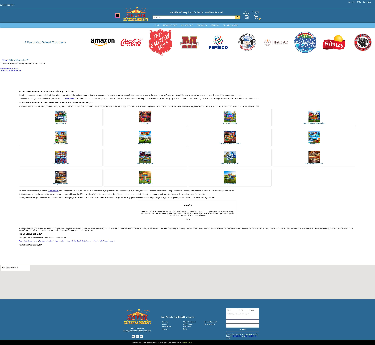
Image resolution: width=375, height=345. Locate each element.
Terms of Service (251, 336)
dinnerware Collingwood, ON (9, 68)
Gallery (215, 25)
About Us (352, 2)
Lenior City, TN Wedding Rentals (10, 70)
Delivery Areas (230, 25)
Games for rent (108, 241)
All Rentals (187, 25)
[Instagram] (137, 336)
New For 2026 (170, 25)
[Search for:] (194, 17)
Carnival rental (53, 191)
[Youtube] (141, 336)
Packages (202, 25)
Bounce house (33, 241)
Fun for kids (98, 241)
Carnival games (55, 241)
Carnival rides (44, 241)
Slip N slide (78, 241)
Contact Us (367, 2)
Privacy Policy (237, 336)
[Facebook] (133, 336)
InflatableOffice (187, 342)
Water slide (23, 241)
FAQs (359, 2)
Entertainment (70, 98)
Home (156, 25)
